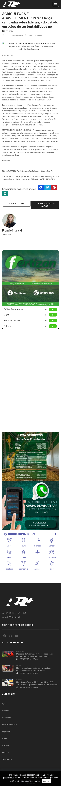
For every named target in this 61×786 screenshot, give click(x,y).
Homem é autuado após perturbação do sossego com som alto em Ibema (33, 669)
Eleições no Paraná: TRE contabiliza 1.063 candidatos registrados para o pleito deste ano (37, 683)
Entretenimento (9, 724)
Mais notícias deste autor (45, 204)
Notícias (6, 745)
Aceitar (46, 781)
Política (19, 680)
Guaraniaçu (20, 651)
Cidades (5, 710)
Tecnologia (7, 759)
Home (4, 738)
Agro (4, 704)
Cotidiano (6, 717)
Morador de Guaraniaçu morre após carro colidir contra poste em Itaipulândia (34, 655)
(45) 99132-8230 (12, 617)
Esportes (6, 731)
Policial (5, 752)
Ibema (18, 665)
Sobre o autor (16, 203)
